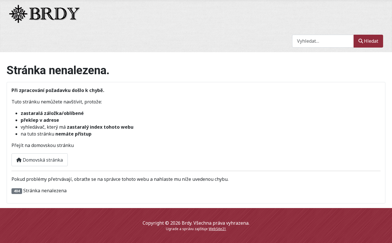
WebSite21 (217, 228)
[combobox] (323, 41)
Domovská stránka (42, 160)
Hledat (371, 41)
